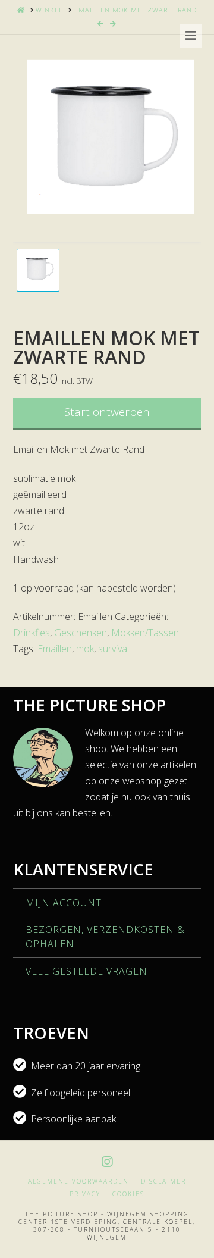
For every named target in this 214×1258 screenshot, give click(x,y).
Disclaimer (163, 1181)
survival (113, 648)
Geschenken (80, 632)
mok (85, 648)
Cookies (128, 1194)
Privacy (85, 1194)
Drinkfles (31, 632)
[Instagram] (107, 1162)
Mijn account (64, 902)
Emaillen (54, 648)
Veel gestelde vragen (86, 971)
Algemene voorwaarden (78, 1181)
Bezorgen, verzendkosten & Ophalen (105, 936)
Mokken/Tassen (145, 632)
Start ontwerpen (107, 412)
